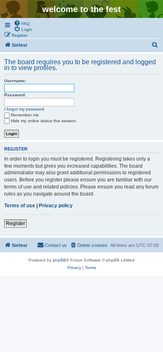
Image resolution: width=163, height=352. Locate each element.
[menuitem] (22, 23)
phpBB (59, 260)
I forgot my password (24, 109)
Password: (15, 95)
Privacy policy (56, 206)
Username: (15, 80)
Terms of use (19, 206)
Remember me (25, 115)
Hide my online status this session (43, 120)
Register (15, 223)
